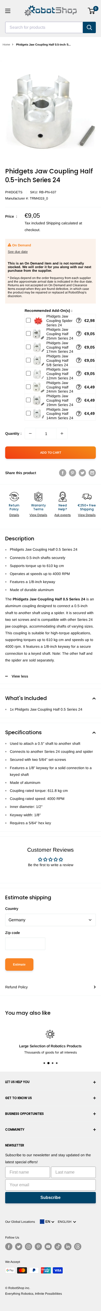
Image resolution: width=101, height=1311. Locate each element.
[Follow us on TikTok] (58, 1246)
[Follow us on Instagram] (28, 1246)
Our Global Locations (20, 1222)
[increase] (61, 433)
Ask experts (62, 515)
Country (11, 909)
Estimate (19, 964)
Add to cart (50, 452)
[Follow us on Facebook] (8, 1246)
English (65, 1222)
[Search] (89, 27)
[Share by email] (92, 472)
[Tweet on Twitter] (82, 472)
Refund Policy (16, 987)
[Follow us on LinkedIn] (67, 1246)
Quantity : (13, 433)
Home (6, 44)
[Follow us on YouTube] (48, 1246)
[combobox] (44, 27)
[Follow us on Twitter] (18, 1246)
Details (14, 515)
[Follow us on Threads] (77, 1246)
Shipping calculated (62, 223)
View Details (38, 515)
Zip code (12, 933)
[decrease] (30, 433)
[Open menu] (7, 11)
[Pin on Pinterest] (72, 472)
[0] (91, 11)
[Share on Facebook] (62, 472)
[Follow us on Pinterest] (38, 1246)
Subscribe (50, 1197)
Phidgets (14, 192)
